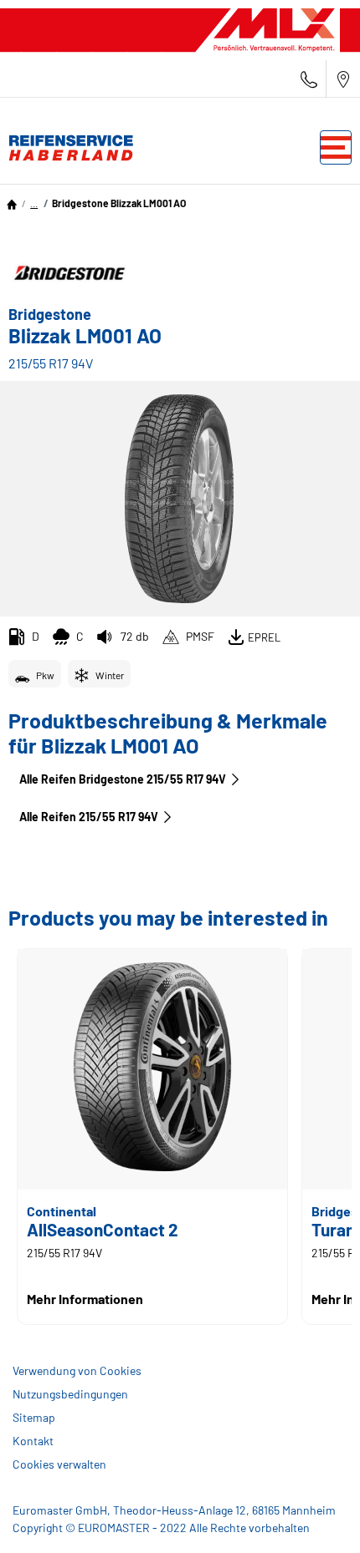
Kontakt (33, 1441)
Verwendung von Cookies (77, 1370)
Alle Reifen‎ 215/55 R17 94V (88, 816)
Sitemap (34, 1417)
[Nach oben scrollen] (316, 1517)
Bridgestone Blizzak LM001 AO (119, 203)
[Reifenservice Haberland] (67, 148)
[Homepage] (12, 203)
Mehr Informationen (85, 1299)
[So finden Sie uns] (343, 79)
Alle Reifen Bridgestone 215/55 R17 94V (122, 779)
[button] (34, 203)
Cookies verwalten (59, 1464)
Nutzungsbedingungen (70, 1394)
